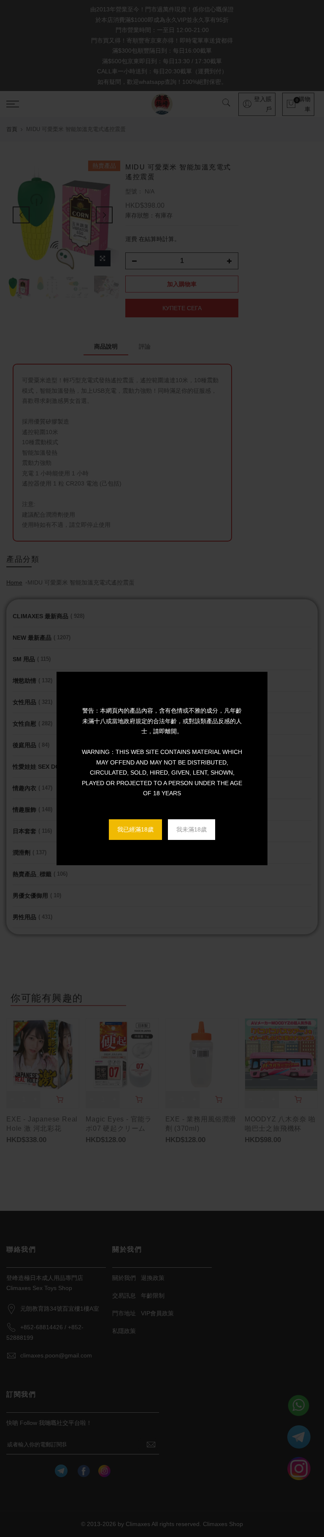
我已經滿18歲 (135, 829)
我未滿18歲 (191, 829)
